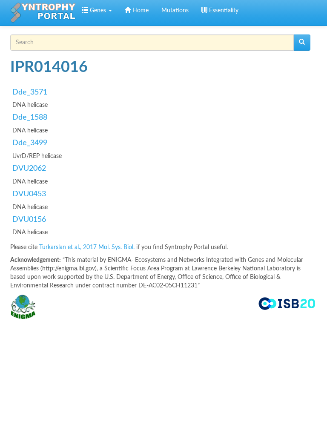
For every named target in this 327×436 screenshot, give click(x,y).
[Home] (43, 13)
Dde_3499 (29, 143)
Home (140, 11)
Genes (98, 11)
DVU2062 (29, 168)
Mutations (175, 11)
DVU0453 (29, 194)
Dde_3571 (29, 92)
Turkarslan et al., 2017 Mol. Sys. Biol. (87, 247)
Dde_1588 (29, 117)
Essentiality (222, 11)
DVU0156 (29, 220)
